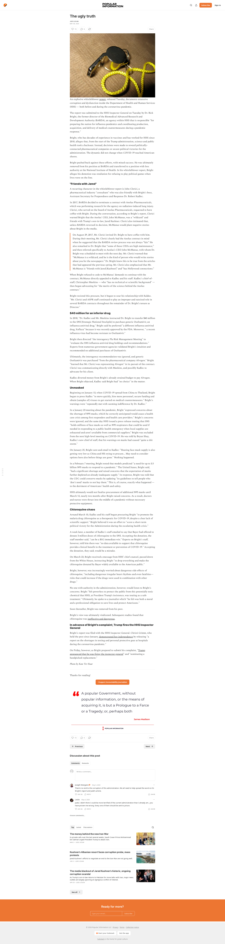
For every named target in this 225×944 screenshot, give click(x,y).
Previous (79, 746)
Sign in (218, 5)
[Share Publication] (196, 5)
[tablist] (80, 763)
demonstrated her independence (116, 636)
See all (74, 892)
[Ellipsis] (154, 785)
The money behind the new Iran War (89, 834)
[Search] (191, 5)
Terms (122, 927)
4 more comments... (77, 815)
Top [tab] (72, 827)
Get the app (124, 933)
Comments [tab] (75, 763)
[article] (112, 840)
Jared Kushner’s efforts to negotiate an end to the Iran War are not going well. (101, 858)
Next (148, 746)
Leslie (77, 799)
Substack (100, 939)
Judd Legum (74, 21)
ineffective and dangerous (101, 619)
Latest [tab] (78, 827)
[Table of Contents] (2, 472)
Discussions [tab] (87, 827)
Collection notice (132, 927)
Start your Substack (106, 933)
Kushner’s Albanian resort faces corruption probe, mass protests (100, 854)
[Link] (66, 184)
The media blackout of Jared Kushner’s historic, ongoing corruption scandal (100, 872)
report (102, 99)
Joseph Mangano (82, 785)
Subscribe (205, 5)
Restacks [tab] (85, 763)
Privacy (115, 927)
